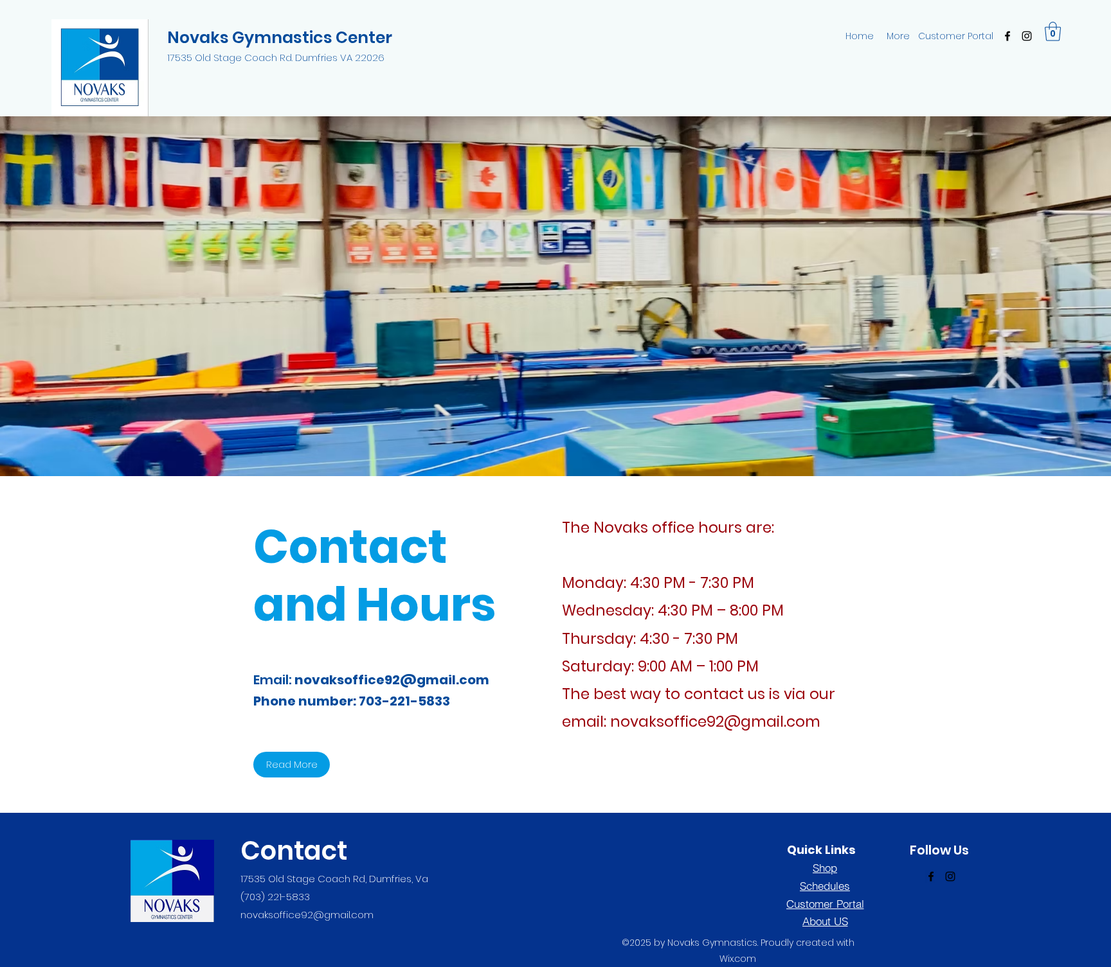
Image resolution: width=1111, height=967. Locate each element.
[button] (1053, 31)
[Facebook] (1007, 36)
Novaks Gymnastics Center (279, 37)
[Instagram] (1026, 36)
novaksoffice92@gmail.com (391, 680)
